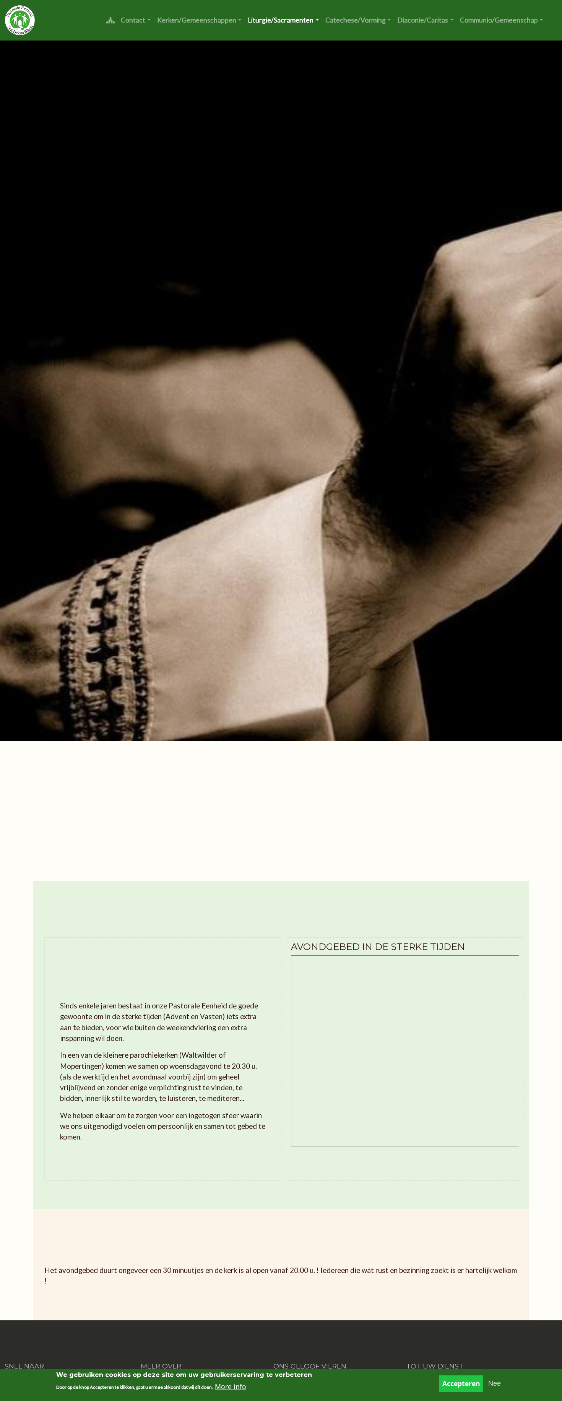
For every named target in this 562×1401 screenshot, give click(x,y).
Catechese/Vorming (355, 20)
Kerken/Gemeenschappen (196, 20)
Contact (133, 20)
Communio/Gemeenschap (499, 20)
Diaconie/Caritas (422, 20)
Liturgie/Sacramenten (280, 20)
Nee (494, 1384)
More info (230, 1386)
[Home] (20, 20)
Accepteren (461, 1383)
